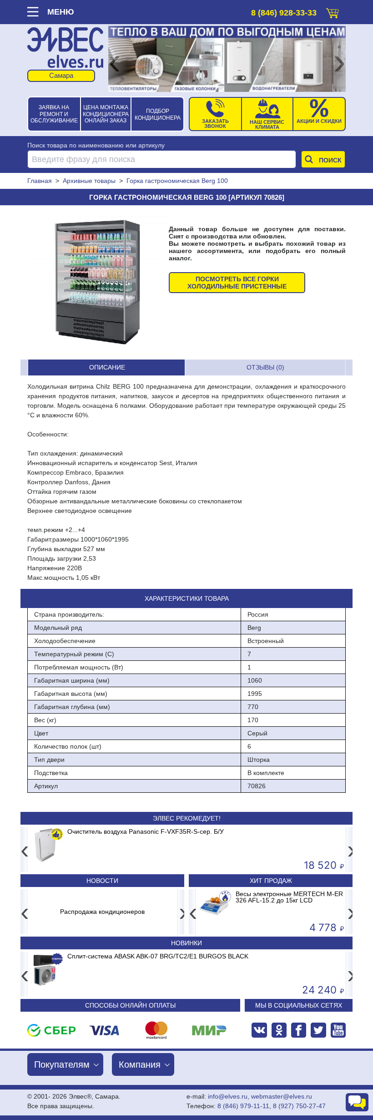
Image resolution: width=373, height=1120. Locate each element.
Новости (102, 880)
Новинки (186, 943)
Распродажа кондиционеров (102, 911)
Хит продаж (271, 880)
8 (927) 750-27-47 (299, 1106)
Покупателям (62, 1064)
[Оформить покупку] (332, 11)
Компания (140, 1064)
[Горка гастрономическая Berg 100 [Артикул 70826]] (98, 282)
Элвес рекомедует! (187, 818)
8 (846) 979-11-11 (243, 1106)
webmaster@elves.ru (281, 1096)
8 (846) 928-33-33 (284, 12)
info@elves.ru (227, 1096)
